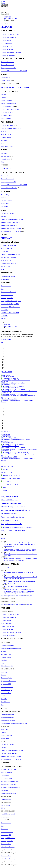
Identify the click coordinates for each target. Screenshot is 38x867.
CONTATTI (7, 17)
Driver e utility (5, 729)
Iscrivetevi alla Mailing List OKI (10, 304)
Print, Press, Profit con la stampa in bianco (16, 586)
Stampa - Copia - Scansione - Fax (10, 109)
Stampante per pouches (7, 106)
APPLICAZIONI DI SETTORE (15, 87)
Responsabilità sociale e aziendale (10, 254)
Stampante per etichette (7, 125)
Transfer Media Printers (7, 626)
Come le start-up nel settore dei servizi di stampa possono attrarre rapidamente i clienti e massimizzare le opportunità (20, 549)
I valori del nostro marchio (8, 276)
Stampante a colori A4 (7, 112)
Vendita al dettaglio (6, 137)
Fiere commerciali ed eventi (8, 292)
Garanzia (3, 216)
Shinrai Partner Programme (8, 263)
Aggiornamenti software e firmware (11, 231)
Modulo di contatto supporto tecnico (11, 222)
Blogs (2, 289)
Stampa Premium (5, 159)
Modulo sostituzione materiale (9, 225)
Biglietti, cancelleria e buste (8, 103)
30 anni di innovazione (7, 248)
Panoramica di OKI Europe (8, 245)
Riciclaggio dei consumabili (8, 68)
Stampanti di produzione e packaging (11, 52)
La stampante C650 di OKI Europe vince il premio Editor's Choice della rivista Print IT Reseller (20, 577)
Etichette (3, 97)
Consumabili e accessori (7, 62)
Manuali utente (5, 203)
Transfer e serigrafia (6, 100)
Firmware (3, 198)
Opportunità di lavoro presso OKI (10, 787)
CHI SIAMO (6, 238)
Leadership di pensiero (7, 298)
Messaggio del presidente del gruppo (11, 301)
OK (2, 342)
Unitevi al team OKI (6, 260)
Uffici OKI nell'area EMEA (8, 257)
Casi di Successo (5, 156)
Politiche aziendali (6, 799)
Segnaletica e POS (6, 684)
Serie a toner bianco (6, 43)
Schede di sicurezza (6, 200)
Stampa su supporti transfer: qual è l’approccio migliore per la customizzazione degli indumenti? (20, 559)
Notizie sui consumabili (7, 65)
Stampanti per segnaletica (8, 55)
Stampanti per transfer (7, 46)
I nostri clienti (4, 251)
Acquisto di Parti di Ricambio (9, 188)
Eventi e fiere (4, 829)
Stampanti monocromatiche (8, 37)
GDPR (3, 808)
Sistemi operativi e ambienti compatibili (12, 219)
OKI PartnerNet (5, 266)
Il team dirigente (5, 775)
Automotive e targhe (6, 115)
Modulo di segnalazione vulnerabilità (11, 228)
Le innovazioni (5, 279)
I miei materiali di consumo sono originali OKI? (14, 71)
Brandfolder (4, 153)
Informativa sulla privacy (8, 847)
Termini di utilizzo (6, 844)
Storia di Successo (6, 80)
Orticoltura (4, 140)
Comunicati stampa (6, 286)
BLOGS (3, 538)
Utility (2, 162)
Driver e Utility (5, 195)
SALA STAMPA (5, 567)
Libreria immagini (6, 835)
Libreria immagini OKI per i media (10, 307)
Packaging (4, 94)
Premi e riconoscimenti (7, 295)
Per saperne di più (6, 339)
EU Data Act (4, 206)
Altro (2, 269)
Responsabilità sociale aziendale (10, 781)
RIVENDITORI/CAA (10, 18)
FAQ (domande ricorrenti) (8, 213)
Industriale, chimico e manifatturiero (11, 128)
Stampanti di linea (6, 40)
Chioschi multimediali (7, 146)
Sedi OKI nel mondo (6, 778)
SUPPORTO (6, 169)
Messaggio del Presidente (8, 838)
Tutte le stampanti (6, 77)
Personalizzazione (6, 118)
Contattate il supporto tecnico (9, 753)
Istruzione (3, 131)
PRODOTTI (6, 27)
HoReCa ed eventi (6, 134)
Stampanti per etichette (7, 49)
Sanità (2, 143)
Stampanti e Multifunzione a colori (10, 34)
